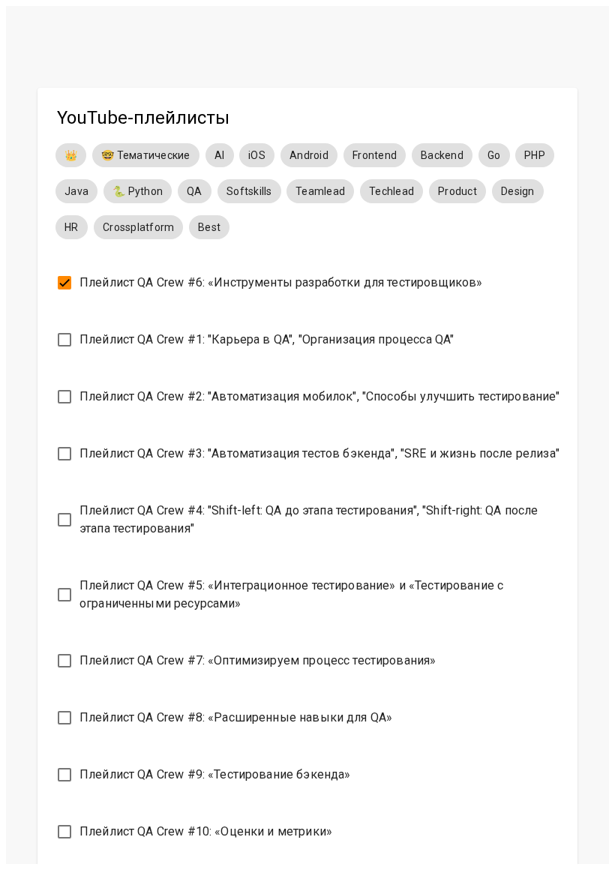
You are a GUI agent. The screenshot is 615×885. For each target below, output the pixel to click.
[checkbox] (308, 282)
